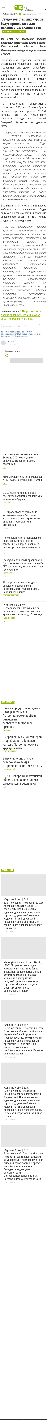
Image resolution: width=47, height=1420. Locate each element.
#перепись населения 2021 (11, 334)
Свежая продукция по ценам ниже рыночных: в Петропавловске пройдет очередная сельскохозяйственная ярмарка (21, 717)
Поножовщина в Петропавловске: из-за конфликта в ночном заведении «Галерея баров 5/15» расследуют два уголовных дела (22, 542)
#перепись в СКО (7, 336)
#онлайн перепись (21, 336)
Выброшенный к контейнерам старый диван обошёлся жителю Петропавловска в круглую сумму (22, 742)
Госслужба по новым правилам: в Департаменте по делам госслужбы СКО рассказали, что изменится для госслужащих (23, 564)
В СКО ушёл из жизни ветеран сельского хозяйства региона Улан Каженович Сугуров (23, 496)
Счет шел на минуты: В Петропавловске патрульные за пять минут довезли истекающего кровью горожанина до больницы (22, 609)
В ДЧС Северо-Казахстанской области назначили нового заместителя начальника (22, 779)
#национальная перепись (31, 334)
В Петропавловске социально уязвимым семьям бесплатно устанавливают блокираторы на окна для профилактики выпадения (21, 518)
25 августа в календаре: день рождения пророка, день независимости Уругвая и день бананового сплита (21, 587)
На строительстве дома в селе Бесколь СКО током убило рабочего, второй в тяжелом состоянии (20, 459)
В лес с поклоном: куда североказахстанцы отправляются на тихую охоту (22, 762)
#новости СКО (27, 332)
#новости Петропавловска (11, 332)
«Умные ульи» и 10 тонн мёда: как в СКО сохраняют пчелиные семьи (23, 478)
